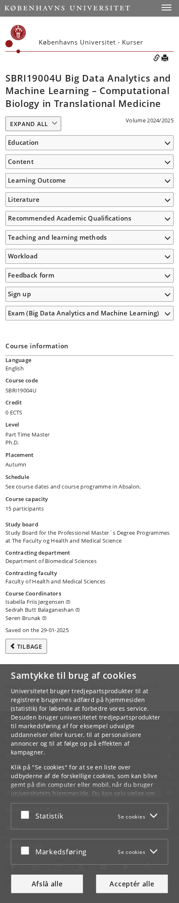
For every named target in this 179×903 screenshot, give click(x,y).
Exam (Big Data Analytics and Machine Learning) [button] (83, 313)
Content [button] (21, 161)
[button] (166, 7)
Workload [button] (22, 256)
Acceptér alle (131, 883)
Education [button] (23, 142)
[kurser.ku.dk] (15, 39)
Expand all (29, 124)
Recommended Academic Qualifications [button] (70, 218)
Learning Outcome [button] (37, 180)
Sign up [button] (19, 294)
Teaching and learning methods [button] (57, 237)
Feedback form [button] (31, 275)
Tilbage (29, 646)
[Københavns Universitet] (67, 8)
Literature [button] (24, 199)
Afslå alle (47, 883)
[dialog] (89, 783)
